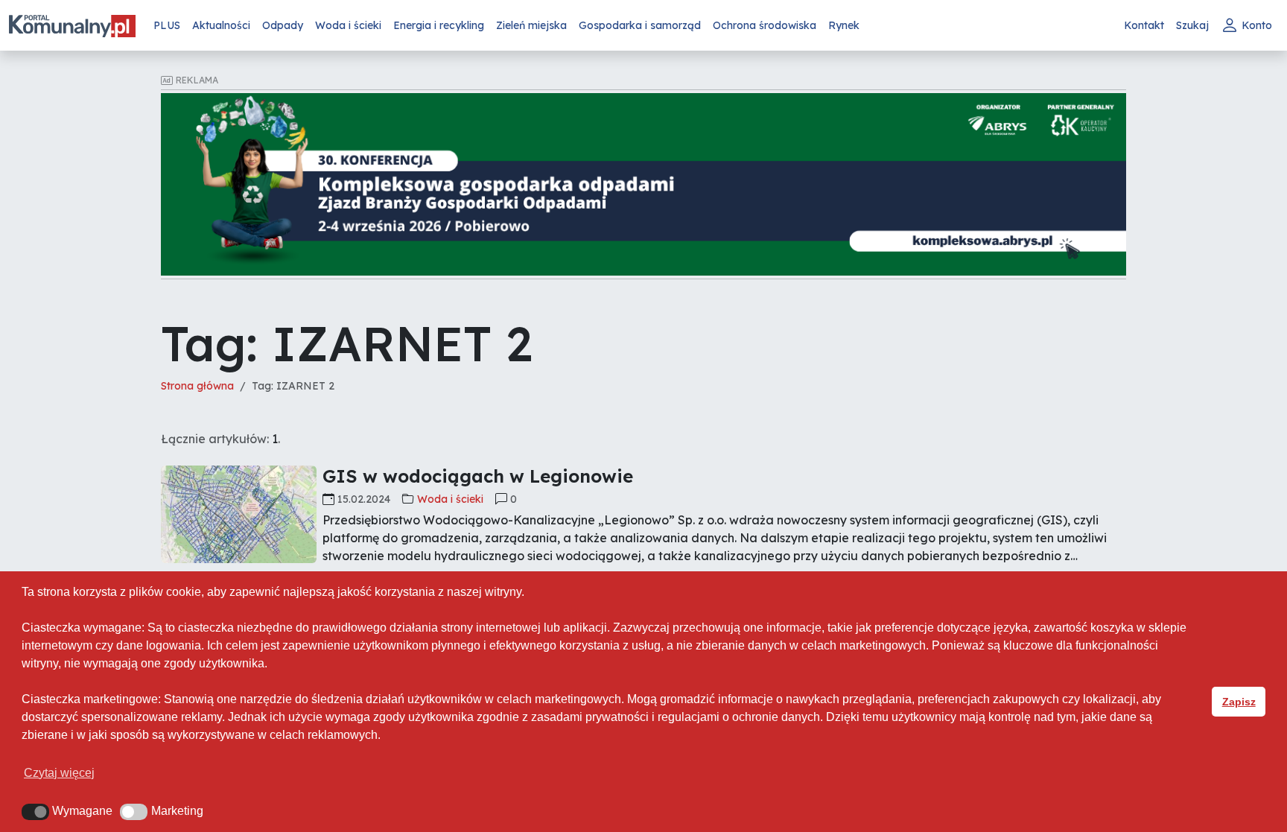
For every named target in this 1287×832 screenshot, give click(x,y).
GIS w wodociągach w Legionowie (477, 476)
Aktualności (221, 25)
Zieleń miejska (531, 25)
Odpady (282, 25)
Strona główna (197, 386)
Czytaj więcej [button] (59, 772)
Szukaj (1192, 25)
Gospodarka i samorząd (640, 25)
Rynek (843, 25)
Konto (1257, 25)
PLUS (166, 25)
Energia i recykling (438, 25)
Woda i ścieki (348, 25)
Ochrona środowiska (764, 25)
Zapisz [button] (1239, 702)
